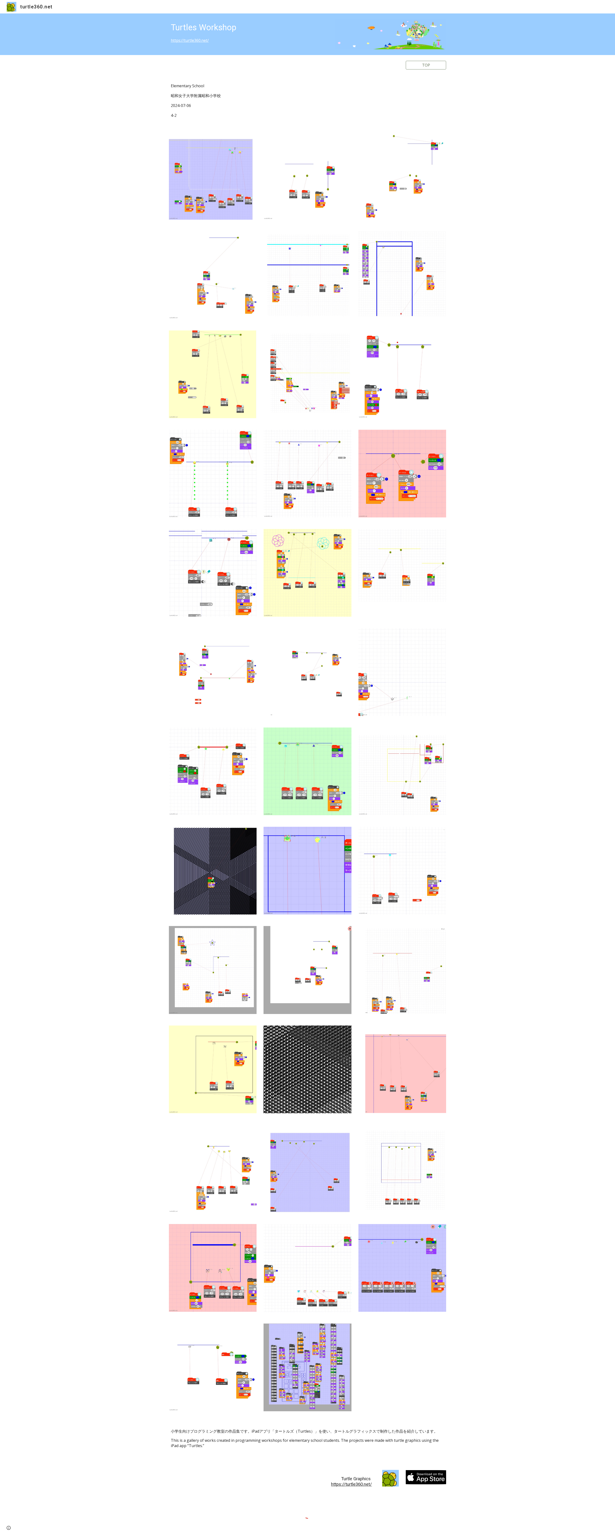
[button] (8, 1527)
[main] (248, 32)
